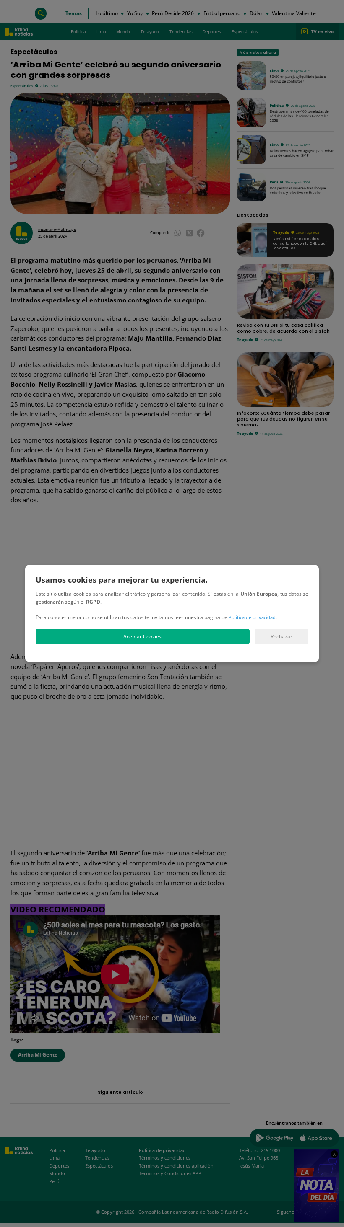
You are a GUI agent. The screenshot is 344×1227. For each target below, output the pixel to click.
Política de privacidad (252, 617)
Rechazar (281, 636)
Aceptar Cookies (142, 636)
